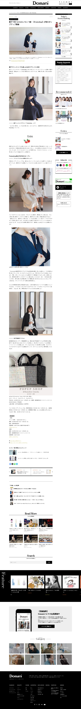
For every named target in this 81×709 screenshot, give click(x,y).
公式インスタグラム (13, 436)
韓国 (67, 74)
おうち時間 (68, 68)
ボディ (18, 692)
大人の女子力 (63, 68)
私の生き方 (32, 699)
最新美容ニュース (20, 694)
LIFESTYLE (33, 7)
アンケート (63, 186)
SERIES (59, 7)
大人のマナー (65, 66)
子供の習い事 (40, 692)
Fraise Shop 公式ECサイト (15, 440)
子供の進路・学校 (40, 694)
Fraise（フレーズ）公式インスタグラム (18, 442)
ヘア (18, 691)
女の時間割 (62, 80)
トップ (10, 12)
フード (32, 689)
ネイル (18, 697)
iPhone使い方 (59, 77)
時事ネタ (66, 80)
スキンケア (19, 689)
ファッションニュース (12, 692)
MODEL (47, 7)
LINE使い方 (64, 77)
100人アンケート (33, 700)
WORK (26, 7)
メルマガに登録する (46, 626)
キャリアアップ (68, 71)
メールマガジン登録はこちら (63, 168)
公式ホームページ (13, 427)
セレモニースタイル (14, 19)
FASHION (15, 7)
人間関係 (58, 68)
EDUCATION (41, 7)
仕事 (26, 689)
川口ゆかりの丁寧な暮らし (61, 74)
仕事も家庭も (59, 71)
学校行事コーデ (40, 689)
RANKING (65, 7)
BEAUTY (21, 7)
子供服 (21, 12)
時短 (58, 80)
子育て (18, 12)
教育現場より (40, 691)
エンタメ (32, 691)
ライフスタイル (14, 12)
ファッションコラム (12, 689)
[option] (19, 585)
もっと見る (64, 56)
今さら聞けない (59, 66)
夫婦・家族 (32, 697)
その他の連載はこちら (63, 152)
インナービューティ (20, 699)
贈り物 (32, 702)
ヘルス (32, 692)
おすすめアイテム (12, 691)
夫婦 (63, 71)
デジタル (27, 691)
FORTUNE (53, 7)
